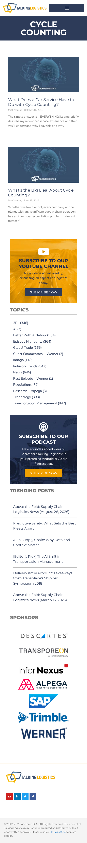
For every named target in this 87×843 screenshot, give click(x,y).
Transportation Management (35, 403)
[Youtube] (9, 796)
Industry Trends (25, 366)
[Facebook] (33, 796)
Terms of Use (58, 832)
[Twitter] (25, 796)
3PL (16, 323)
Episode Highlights (27, 341)
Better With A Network (31, 335)
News (17, 372)
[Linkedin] (17, 796)
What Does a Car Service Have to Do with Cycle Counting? (41, 102)
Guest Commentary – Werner (35, 354)
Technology (22, 397)
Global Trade (23, 347)
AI (14, 329)
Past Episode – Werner (30, 378)
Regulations (22, 384)
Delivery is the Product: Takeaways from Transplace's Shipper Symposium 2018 (42, 578)
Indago (18, 360)
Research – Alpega (27, 391)
